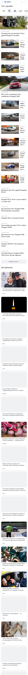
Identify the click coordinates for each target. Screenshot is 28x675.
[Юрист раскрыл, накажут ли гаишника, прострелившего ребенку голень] (14, 458)
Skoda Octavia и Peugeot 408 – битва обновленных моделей (23, 118)
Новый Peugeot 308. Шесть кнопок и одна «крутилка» (23, 155)
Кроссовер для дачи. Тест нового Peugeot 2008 (13, 226)
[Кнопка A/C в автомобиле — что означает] (14, 608)
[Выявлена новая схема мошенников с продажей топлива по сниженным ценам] (14, 558)
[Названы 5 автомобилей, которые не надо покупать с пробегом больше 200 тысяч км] (14, 508)
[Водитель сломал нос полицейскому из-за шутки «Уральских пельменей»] (14, 533)
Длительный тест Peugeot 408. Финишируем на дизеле (12, 210)
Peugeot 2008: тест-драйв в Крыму (23, 168)
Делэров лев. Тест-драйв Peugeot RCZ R (14, 191)
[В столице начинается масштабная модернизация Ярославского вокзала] (14, 483)
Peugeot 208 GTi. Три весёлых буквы (12, 245)
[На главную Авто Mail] (8, 2)
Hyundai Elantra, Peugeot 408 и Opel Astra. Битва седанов (12, 254)
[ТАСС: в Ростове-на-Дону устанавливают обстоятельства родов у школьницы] (14, 633)
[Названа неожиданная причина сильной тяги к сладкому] (14, 658)
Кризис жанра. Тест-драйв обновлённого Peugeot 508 (23, 143)
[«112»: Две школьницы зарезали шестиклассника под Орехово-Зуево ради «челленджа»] (14, 308)
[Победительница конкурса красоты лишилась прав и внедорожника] (14, 358)
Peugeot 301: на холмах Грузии (12, 218)
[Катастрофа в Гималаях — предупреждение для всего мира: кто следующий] (14, 383)
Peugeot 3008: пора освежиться (23, 180)
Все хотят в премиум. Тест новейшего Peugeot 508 (11, 95)
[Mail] (5, 2)
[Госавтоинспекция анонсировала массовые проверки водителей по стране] (14, 408)
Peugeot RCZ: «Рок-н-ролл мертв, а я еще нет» (14, 200)
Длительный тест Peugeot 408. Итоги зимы (12, 235)
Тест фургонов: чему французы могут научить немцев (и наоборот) (23, 130)
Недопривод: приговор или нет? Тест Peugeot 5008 (23, 106)
